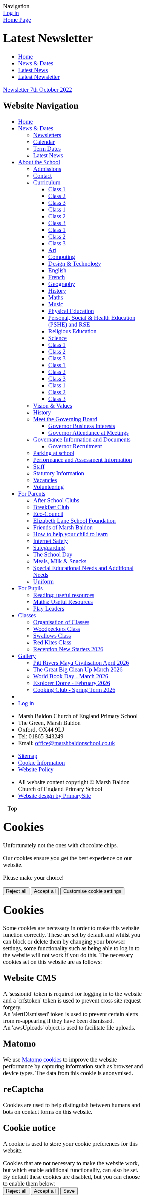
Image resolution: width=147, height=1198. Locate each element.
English (57, 270)
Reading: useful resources (63, 595)
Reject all (16, 891)
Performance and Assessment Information (82, 460)
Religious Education (72, 331)
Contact (42, 175)
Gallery (27, 656)
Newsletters (47, 135)
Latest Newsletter (39, 77)
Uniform (43, 581)
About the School (39, 162)
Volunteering (48, 487)
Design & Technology (74, 263)
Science (57, 338)
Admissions (47, 169)
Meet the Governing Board (65, 419)
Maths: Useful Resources (63, 602)
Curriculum (46, 182)
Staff (38, 466)
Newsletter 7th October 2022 (37, 89)
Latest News (33, 70)
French (56, 277)
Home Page (17, 20)
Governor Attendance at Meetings (88, 433)
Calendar (44, 142)
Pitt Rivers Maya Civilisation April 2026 (81, 663)
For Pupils (30, 588)
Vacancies (45, 480)
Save (69, 1191)
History (57, 290)
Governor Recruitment (75, 446)
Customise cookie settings (92, 891)
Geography (61, 284)
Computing (61, 257)
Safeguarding (49, 548)
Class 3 (57, 203)
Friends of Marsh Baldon (63, 527)
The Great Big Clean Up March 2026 (77, 669)
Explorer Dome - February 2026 (71, 683)
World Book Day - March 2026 (70, 676)
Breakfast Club (51, 507)
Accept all (45, 891)
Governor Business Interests (81, 426)
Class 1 (57, 189)
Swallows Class (52, 635)
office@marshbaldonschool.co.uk (75, 743)
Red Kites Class (52, 642)
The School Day (52, 554)
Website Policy (36, 769)
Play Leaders (48, 608)
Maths (55, 297)
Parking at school (53, 453)
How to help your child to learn (70, 534)
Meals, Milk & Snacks (59, 561)
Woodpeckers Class (56, 629)
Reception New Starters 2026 (68, 649)
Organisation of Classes (61, 622)
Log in (11, 13)
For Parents (31, 493)
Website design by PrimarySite (54, 796)
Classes (27, 615)
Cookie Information (41, 762)
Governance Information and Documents (81, 439)
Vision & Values (52, 405)
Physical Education (71, 311)
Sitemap (27, 756)
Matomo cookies (41, 1059)
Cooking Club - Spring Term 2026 (74, 690)
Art (52, 250)
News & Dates (35, 63)
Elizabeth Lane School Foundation (74, 520)
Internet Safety (50, 541)
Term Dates (47, 148)
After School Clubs (56, 500)
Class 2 (57, 196)
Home (25, 56)
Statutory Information (58, 473)
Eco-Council (48, 514)
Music (55, 304)
